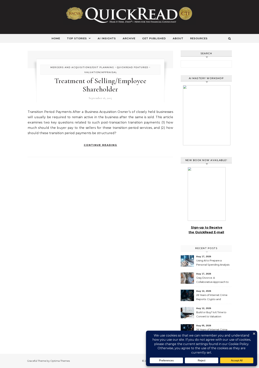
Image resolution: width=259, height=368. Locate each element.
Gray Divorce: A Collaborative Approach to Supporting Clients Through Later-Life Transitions (213, 280)
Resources (199, 38)
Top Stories (77, 38)
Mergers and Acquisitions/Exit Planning (82, 67)
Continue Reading (100, 144)
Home (56, 38)
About (178, 38)
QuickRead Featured (132, 67)
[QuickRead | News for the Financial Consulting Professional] (129, 15)
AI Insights (107, 38)
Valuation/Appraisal (100, 72)
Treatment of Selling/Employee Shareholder (100, 85)
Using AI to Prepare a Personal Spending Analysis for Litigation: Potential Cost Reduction (213, 263)
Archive (129, 38)
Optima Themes (60, 360)
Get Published (154, 38)
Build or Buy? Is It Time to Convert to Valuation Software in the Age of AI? (211, 315)
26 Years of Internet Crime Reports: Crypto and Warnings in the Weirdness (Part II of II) (212, 297)
